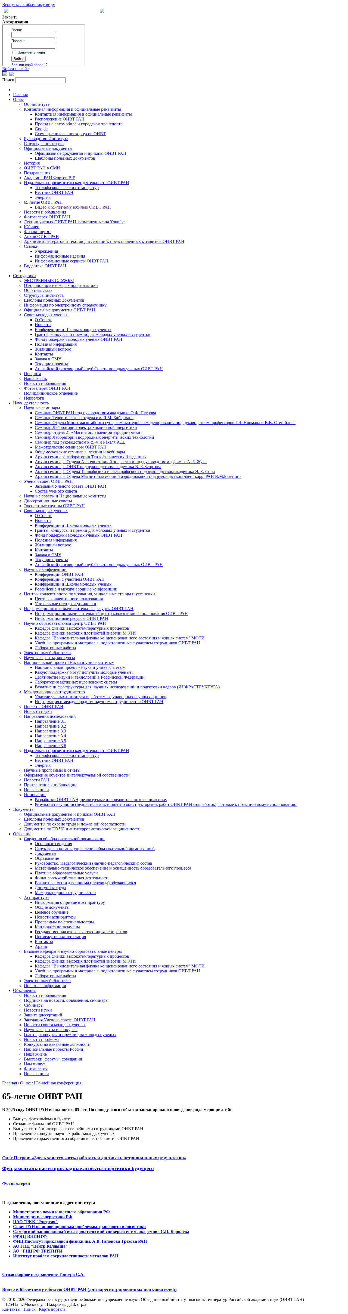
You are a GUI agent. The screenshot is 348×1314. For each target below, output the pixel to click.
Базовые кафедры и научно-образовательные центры (73, 951)
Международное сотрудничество (54, 692)
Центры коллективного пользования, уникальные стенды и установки (89, 594)
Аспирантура (36, 897)
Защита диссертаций (43, 1015)
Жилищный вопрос (53, 349)
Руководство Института (46, 138)
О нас (18, 99)
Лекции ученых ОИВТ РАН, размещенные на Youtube (74, 221)
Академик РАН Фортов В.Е (49, 177)
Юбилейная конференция (57, 1083)
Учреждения (46, 251)
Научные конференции (45, 569)
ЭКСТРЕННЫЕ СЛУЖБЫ (49, 280)
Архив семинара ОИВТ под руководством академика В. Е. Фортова (98, 466)
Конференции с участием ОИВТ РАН (70, 579)
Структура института (44, 143)
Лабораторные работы (55, 647)
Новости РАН (36, 780)
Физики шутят (37, 231)
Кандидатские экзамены (57, 927)
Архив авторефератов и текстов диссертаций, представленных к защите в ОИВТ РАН (104, 241)
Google (41, 128)
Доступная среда (50, 887)
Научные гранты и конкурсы (50, 1029)
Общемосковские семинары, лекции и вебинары (80, 452)
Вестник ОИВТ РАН (54, 192)
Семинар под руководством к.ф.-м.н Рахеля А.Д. (80, 442)
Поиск (30, 1309)
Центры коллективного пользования (69, 598)
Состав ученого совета (56, 491)
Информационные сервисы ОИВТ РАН (71, 261)
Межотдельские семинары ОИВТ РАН (71, 447)
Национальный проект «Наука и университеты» (69, 662)
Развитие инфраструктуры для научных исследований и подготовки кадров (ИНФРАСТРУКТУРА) (127, 687)
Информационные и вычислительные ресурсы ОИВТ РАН (78, 608)
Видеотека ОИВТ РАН (45, 266)
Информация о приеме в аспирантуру (70, 902)
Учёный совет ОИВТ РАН (48, 481)
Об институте (36, 104)
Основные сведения (53, 843)
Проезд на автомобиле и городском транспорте (78, 124)
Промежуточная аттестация (60, 936)
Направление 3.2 (50, 726)
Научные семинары (42, 408)
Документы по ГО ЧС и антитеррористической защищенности (82, 829)
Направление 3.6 (50, 745)
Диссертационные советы (48, 501)
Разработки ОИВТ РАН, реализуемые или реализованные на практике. (101, 799)
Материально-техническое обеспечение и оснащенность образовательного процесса (113, 868)
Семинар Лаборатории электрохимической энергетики (86, 427)
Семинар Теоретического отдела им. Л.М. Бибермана (84, 417)
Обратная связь (38, 290)
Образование (47, 858)
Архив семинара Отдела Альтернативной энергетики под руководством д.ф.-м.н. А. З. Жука (121, 461)
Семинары (34, 1005)
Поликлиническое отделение (51, 393)
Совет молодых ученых (46, 315)
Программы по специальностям (64, 922)
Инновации (35, 794)
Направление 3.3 (50, 731)
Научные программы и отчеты (52, 770)
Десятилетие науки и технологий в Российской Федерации (90, 677)
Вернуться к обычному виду (28, 4)
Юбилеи (31, 226)
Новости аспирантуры (55, 917)
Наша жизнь (35, 378)
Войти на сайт (15, 68)
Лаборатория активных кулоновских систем (76, 682)
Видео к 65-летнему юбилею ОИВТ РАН (73, 207)
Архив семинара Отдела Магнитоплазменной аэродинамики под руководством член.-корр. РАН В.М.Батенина (138, 476)
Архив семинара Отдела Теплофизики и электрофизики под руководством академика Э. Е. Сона (125, 471)
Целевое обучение (52, 912)
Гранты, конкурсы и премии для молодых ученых (70, 1034)
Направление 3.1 (50, 721)
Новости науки (38, 711)
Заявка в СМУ (48, 359)
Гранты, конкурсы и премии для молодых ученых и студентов (92, 334)
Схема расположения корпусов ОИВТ (70, 133)
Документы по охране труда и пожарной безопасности (75, 824)
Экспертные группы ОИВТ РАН (54, 505)
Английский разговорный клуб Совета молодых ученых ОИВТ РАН (99, 368)
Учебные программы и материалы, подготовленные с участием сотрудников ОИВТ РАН (117, 643)
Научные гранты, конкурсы (49, 657)
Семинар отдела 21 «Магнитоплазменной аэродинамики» (88, 432)
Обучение (22, 833)
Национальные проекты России (53, 1049)
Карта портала (52, 1309)
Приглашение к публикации (50, 785)
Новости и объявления (45, 212)
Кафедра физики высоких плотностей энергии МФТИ (85, 633)
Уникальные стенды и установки (65, 603)
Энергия (43, 197)
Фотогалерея (36, 1068)
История (32, 163)
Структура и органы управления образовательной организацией (95, 848)
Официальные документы (48, 148)
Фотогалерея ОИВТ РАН (47, 217)
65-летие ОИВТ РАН (43, 202)
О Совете (43, 319)
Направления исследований (50, 716)
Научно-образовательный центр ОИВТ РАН (65, 623)
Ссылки (31, 246)
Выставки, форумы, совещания (53, 1059)
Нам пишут (34, 1064)
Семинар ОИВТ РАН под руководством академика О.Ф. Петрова (95, 412)
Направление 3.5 (50, 740)
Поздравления (37, 173)
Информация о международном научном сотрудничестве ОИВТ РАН (99, 701)
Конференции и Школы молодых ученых (73, 329)
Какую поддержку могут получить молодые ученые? (84, 672)
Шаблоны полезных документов (65, 158)
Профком (32, 373)
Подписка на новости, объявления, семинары (66, 1000)
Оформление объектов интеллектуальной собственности (77, 775)
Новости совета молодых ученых (55, 1024)
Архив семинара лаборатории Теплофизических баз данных (91, 457)
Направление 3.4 (50, 736)
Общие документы (52, 907)
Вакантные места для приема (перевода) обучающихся (85, 882)
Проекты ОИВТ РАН (43, 706)
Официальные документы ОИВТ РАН (59, 310)
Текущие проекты (51, 363)
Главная (20, 94)
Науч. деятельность (31, 403)
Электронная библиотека (47, 652)
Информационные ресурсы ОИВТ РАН (71, 618)
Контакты (44, 354)
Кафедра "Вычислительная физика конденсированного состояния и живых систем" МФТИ (120, 638)
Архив (41, 946)
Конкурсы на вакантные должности (57, 1044)
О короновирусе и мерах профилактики (61, 285)
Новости (43, 324)
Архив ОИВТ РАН (41, 236)
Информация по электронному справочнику (65, 305)
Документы (24, 809)
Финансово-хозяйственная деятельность (72, 878)
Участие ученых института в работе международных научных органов (100, 696)
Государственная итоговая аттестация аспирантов (81, 931)
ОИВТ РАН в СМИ (42, 168)
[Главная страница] (102, 11)
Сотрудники (24, 275)
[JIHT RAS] (11, 74)
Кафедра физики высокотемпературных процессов (82, 628)
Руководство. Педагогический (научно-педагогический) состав (93, 863)
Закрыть (9, 17)
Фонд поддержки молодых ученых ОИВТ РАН (78, 339)
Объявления (24, 990)
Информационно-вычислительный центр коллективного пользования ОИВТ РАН (111, 613)
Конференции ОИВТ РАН (59, 574)
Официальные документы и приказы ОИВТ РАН (80, 153)
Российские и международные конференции (76, 589)
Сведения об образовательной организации (64, 838)
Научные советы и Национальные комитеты (65, 496)
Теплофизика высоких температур (67, 187)
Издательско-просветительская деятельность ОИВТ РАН (76, 182)
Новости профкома (41, 1039)
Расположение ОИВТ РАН (60, 119)
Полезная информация (56, 344)
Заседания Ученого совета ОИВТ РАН (70, 486)
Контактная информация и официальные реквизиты (72, 109)
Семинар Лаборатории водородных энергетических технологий (94, 437)
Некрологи (34, 398)
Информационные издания (60, 256)
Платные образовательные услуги (66, 873)
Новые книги (36, 789)
